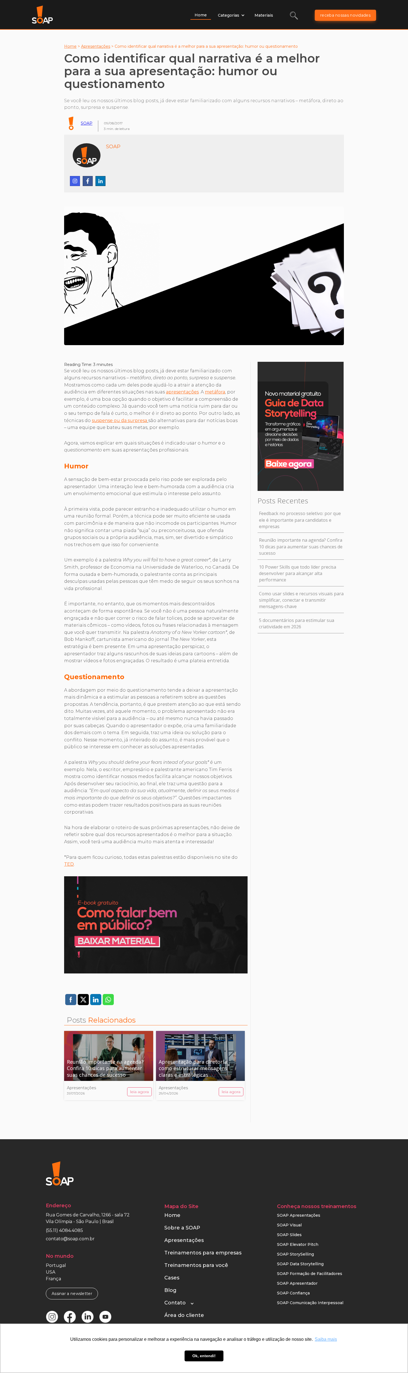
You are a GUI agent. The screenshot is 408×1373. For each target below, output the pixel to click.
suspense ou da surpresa (119, 420)
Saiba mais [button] (326, 1339)
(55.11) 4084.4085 (64, 1230)
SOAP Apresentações (298, 1215)
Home (201, 14)
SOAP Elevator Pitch (297, 1244)
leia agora (139, 1091)
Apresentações (95, 46)
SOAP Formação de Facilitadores (309, 1273)
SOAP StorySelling (295, 1254)
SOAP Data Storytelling (300, 1263)
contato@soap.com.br (70, 1238)
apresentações (182, 392)
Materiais (264, 15)
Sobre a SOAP (182, 1228)
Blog (170, 1290)
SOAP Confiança (293, 1293)
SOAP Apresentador (297, 1283)
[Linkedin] (100, 181)
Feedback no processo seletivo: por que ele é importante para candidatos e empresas (300, 519)
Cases (171, 1278)
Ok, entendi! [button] (204, 1356)
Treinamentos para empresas (202, 1253)
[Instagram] (75, 181)
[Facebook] (88, 181)
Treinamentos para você (196, 1265)
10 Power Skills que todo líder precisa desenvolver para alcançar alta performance (297, 573)
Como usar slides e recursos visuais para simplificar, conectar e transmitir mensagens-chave (301, 600)
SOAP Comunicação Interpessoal (310, 1302)
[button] (231, 15)
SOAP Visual (289, 1225)
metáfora (215, 392)
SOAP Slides (289, 1234)
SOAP (86, 123)
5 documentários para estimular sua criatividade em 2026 (296, 623)
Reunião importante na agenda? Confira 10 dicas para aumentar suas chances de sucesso (300, 546)
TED (69, 864)
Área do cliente (184, 1315)
